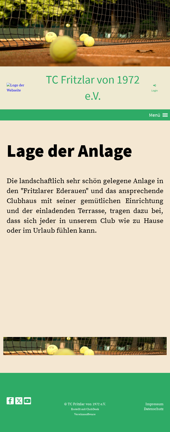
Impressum (154, 404)
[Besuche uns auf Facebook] (10, 402)
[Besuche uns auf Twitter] (18, 402)
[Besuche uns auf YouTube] (27, 402)
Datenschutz (153, 409)
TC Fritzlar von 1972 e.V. (93, 87)
